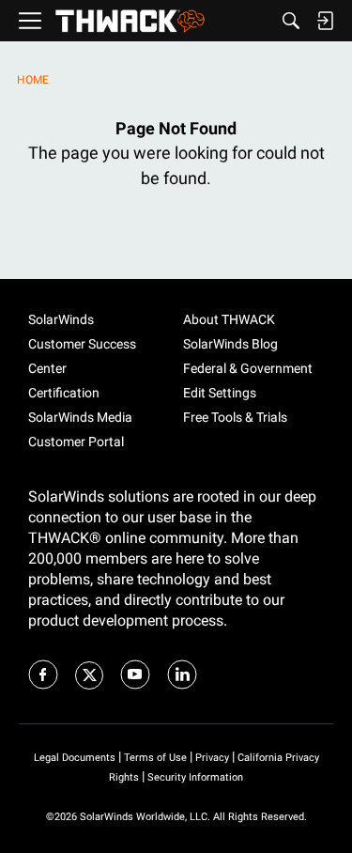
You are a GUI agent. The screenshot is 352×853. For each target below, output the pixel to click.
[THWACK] (130, 21)
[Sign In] (325, 20)
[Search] (291, 20)
